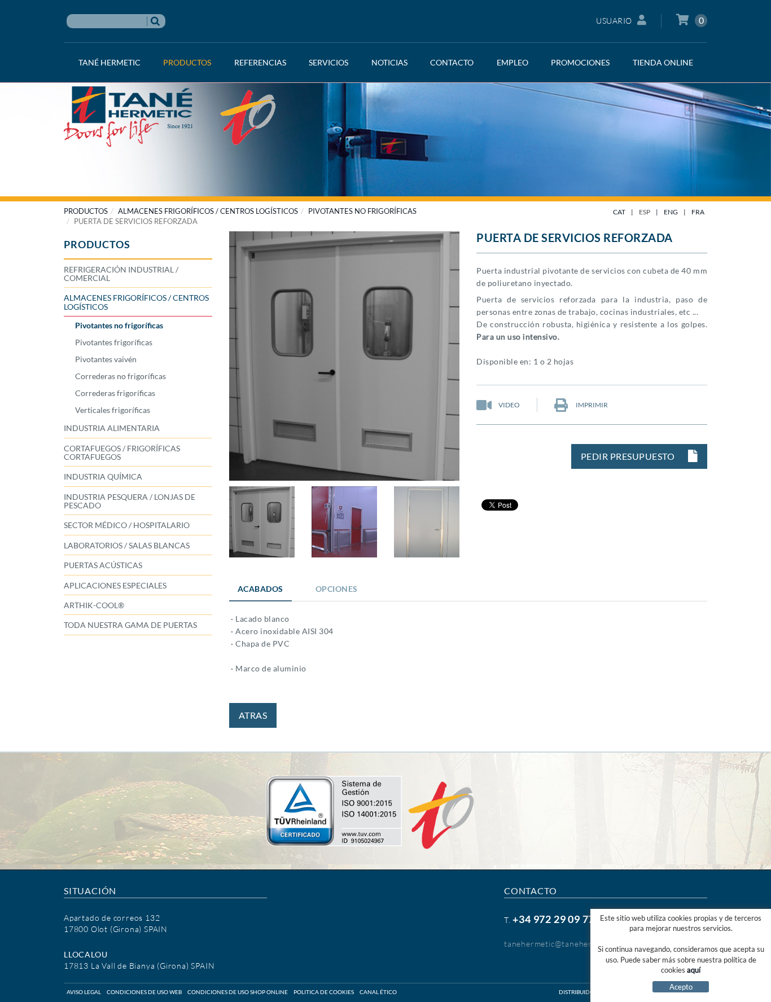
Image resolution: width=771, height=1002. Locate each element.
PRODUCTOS (86, 211)
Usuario (614, 20)
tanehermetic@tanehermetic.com (567, 943)
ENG (671, 212)
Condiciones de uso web (144, 991)
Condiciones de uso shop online (237, 991)
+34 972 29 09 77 (553, 919)
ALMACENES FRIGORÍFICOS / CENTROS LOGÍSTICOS (208, 211)
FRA (697, 212)
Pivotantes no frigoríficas (362, 211)
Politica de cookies (323, 991)
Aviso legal (84, 991)
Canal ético (378, 991)
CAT (619, 212)
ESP (644, 212)
